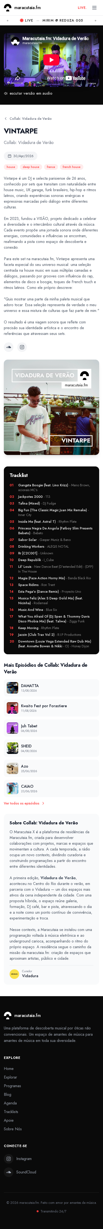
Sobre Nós (13, 1129)
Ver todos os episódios (21, 803)
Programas (12, 1086)
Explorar (10, 1077)
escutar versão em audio (31, 93)
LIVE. (82, 7)
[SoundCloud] (8, 347)
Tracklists (11, 1111)
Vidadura (42, 889)
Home (9, 1068)
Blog (7, 1094)
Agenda (10, 1103)
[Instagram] (22, 347)
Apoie (9, 1120)
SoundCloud (26, 1172)
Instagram (24, 1158)
